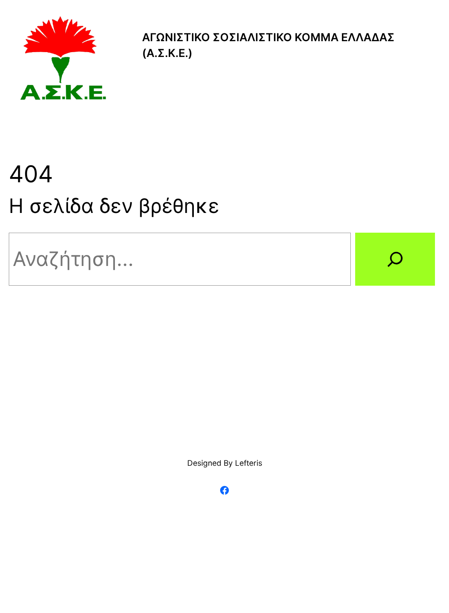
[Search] (395, 259)
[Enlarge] (95, 27)
